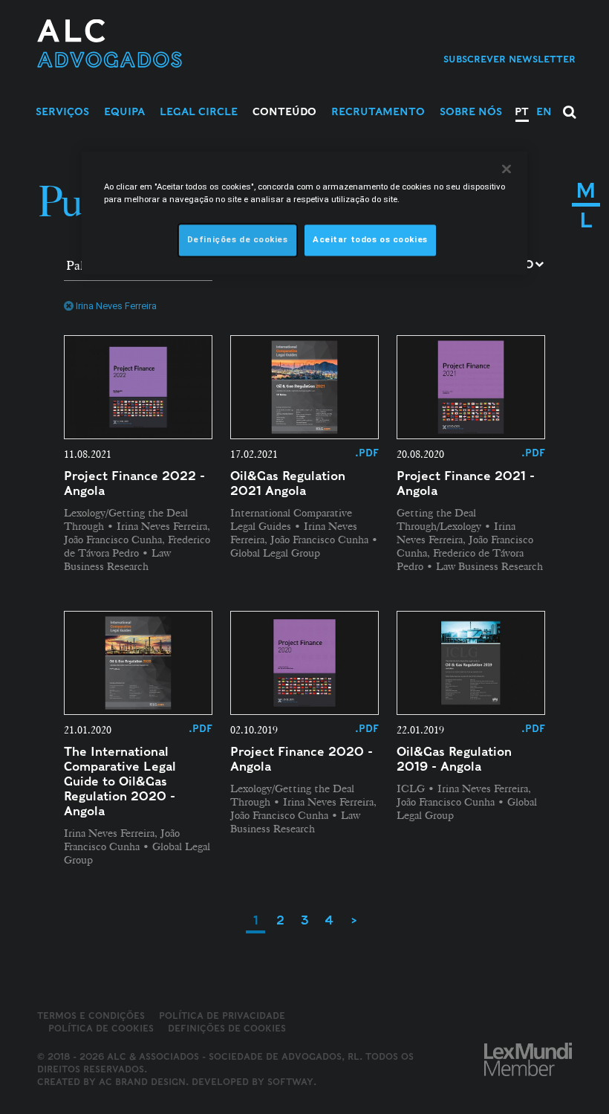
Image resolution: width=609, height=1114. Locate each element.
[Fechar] (506, 168)
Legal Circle (199, 111)
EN (544, 111)
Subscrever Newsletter (509, 59)
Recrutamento (378, 111)
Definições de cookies (227, 1028)
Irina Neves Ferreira (116, 305)
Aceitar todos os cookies (370, 239)
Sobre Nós (471, 111)
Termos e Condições (91, 1015)
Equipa (124, 111)
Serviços (62, 111)
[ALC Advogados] (157, 43)
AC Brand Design (142, 1081)
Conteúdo (284, 111)
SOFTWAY (290, 1081)
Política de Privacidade (222, 1015)
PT (522, 111)
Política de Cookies (101, 1028)
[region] (304, 212)
